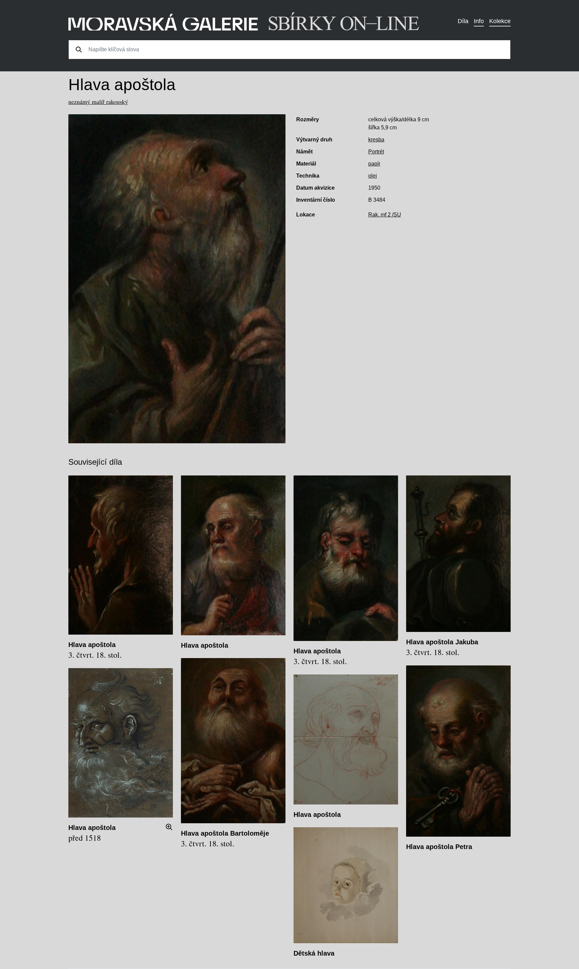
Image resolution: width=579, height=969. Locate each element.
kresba (376, 139)
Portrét (376, 151)
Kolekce (500, 21)
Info (479, 21)
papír (374, 164)
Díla (463, 21)
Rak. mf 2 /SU (384, 214)
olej (372, 176)
